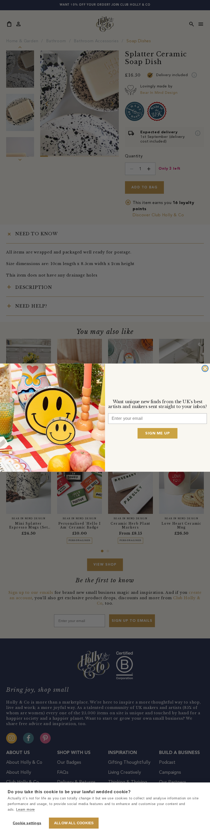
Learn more (25, 809)
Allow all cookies (73, 823)
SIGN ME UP (157, 433)
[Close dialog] (205, 368)
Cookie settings (27, 823)
